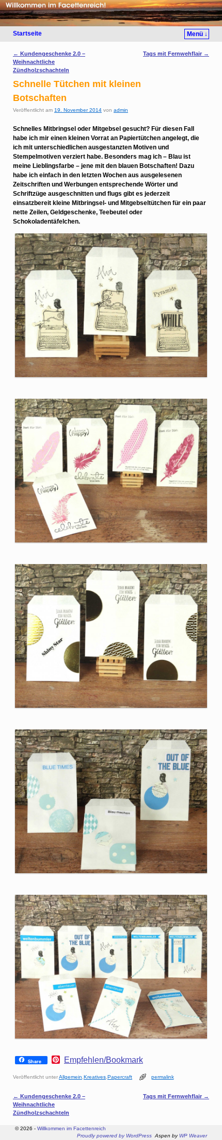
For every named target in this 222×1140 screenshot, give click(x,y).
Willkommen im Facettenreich (71, 1128)
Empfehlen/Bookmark (103, 1060)
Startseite (27, 33)
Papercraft (119, 1077)
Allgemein (70, 1077)
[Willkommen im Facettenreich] (111, 13)
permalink (162, 1077)
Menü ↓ (197, 34)
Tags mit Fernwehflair (176, 53)
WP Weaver (193, 1135)
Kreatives (95, 1077)
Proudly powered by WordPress (114, 1135)
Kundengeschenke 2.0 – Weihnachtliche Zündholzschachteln (49, 61)
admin (121, 110)
